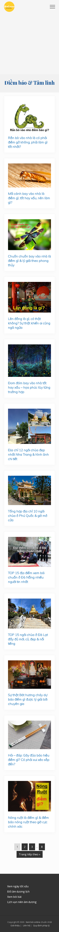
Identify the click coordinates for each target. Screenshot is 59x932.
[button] (52, 7)
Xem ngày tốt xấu (18, 886)
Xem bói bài (14, 897)
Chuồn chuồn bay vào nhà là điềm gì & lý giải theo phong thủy (29, 260)
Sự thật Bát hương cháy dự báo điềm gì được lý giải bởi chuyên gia (27, 699)
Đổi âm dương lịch (18, 891)
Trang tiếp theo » (29, 854)
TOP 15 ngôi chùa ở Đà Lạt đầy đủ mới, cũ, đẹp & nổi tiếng (28, 639)
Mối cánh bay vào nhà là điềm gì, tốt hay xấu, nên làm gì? (29, 198)
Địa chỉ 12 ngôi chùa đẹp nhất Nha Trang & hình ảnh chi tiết (28, 454)
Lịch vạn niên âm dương (22, 902)
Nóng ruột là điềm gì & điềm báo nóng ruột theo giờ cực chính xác (28, 822)
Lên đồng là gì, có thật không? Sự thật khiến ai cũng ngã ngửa (29, 323)
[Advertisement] (29, 43)
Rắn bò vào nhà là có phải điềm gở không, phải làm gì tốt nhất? (28, 142)
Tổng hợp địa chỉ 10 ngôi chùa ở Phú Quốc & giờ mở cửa (27, 515)
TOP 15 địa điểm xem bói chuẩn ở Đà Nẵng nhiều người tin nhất (26, 577)
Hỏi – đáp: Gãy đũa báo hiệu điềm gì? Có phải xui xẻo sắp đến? (28, 759)
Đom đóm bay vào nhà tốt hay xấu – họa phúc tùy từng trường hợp (29, 387)
